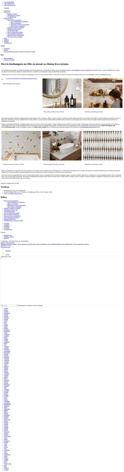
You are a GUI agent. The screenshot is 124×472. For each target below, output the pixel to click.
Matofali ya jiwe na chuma (82, 70)
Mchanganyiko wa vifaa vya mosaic (13, 220)
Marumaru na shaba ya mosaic (9, 244)
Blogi (5, 38)
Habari (6, 50)
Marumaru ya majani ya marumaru (20, 24)
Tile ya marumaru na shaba (25, 244)
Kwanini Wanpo (11, 17)
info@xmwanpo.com (9, 5)
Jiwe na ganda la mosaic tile (14, 33)
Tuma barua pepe (5, 247)
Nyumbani (7, 11)
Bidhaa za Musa (8, 18)
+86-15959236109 (9, 2)
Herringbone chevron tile (14, 29)
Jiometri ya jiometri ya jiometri (15, 27)
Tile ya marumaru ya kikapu (14, 36)
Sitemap (3, 242)
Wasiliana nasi (8, 43)
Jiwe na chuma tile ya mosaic (15, 32)
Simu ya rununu (10, 242)
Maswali (6, 41)
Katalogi (6, 39)
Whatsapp (8, 250)
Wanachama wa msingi (13, 15)
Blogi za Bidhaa (8, 58)
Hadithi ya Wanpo (12, 14)
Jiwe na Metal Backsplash (54, 244)
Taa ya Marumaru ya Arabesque (19, 21)
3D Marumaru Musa (12, 30)
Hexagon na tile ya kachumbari (15, 35)
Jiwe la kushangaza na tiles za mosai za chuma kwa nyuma (19, 51)
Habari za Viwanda (9, 60)
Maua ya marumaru (16, 23)
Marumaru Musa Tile (9, 219)
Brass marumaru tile (67, 244)
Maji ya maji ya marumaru (14, 20)
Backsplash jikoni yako (88, 127)
